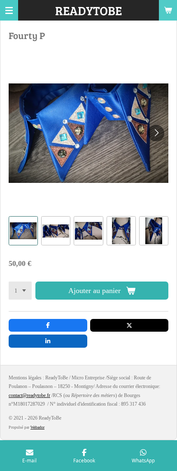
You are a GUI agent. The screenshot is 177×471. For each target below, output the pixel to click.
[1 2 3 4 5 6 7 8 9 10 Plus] (20, 291)
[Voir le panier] (168, 10)
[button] (23, 230)
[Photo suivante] (156, 133)
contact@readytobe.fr (29, 395)
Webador (37, 427)
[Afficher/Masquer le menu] (9, 10)
